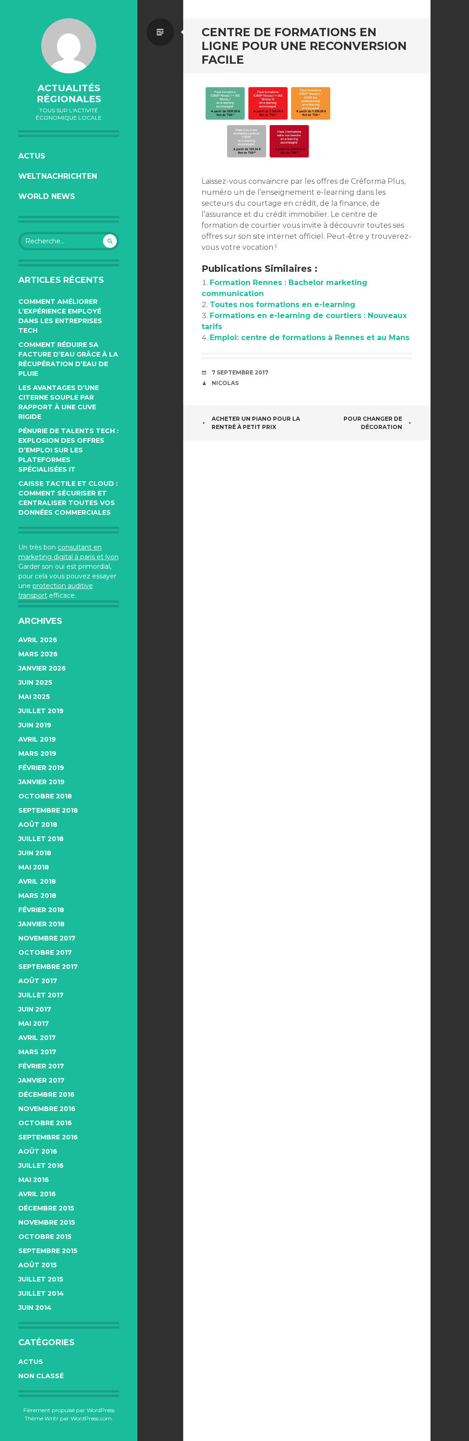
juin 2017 (34, 1009)
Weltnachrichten (57, 176)
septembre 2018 (48, 810)
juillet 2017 (41, 995)
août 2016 (37, 1151)
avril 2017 (37, 1038)
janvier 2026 (42, 668)
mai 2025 (34, 697)
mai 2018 (33, 867)
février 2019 (41, 768)
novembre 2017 (47, 938)
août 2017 (37, 981)
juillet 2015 (40, 1279)
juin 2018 (34, 853)
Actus (31, 156)
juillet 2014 (41, 1293)
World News (46, 196)
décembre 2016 (46, 1094)
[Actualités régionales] (68, 45)
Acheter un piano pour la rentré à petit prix (256, 422)
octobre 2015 (44, 1236)
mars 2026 (38, 654)
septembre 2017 (48, 966)
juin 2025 (35, 682)
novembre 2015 (46, 1222)
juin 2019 (34, 725)
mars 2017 (37, 1052)
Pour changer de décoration (373, 422)
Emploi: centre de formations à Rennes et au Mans (309, 337)
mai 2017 (33, 1023)
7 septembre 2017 (240, 372)
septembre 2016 (48, 1137)
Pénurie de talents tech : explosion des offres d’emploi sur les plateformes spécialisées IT (68, 450)
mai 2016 (33, 1180)
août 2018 (37, 824)
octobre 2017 (45, 952)
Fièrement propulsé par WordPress (69, 1410)
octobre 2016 (45, 1123)
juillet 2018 (41, 839)
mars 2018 (37, 895)
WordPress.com (91, 1418)
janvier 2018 (41, 924)
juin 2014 (35, 1308)
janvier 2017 (41, 1080)
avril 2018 (37, 881)
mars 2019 (37, 753)
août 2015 (37, 1265)
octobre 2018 (45, 796)
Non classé (41, 1376)
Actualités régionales (69, 93)
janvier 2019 (41, 782)
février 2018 (41, 910)
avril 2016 (37, 1194)
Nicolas (225, 383)
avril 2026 (37, 640)
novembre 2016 (47, 1109)
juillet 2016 (41, 1165)
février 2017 (41, 1066)
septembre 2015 (47, 1251)
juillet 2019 (41, 711)
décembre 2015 (46, 1208)
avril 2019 (37, 739)
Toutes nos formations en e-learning (282, 304)
